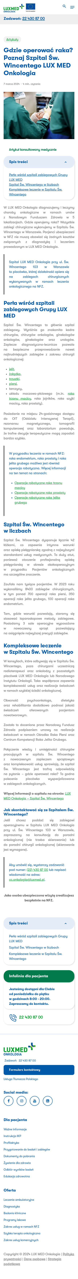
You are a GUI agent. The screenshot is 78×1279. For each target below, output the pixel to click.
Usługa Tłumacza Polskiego (21, 1079)
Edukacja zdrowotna (17, 1176)
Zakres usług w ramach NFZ (21, 1226)
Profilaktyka (11, 1142)
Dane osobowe (34, 1259)
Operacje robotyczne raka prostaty (40, 493)
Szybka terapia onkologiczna (22, 1233)
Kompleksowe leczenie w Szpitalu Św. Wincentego (35, 956)
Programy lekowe (15, 1220)
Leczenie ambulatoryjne (19, 1199)
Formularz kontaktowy (24, 1069)
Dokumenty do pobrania (19, 1156)
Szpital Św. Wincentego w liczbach (34, 184)
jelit (11, 369)
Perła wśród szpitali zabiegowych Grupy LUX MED (38, 938)
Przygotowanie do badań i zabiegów (27, 1149)
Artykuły (12, 39)
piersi (13, 384)
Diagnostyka (12, 1206)
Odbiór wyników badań (19, 1169)
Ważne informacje (15, 1129)
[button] (64, 6)
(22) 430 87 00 (37, 870)
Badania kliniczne (15, 1213)
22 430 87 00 (31, 1017)
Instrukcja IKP (12, 1136)
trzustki (14, 379)
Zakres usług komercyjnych (21, 1240)
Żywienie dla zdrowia (17, 1163)
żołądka (14, 374)
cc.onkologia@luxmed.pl (26, 879)
